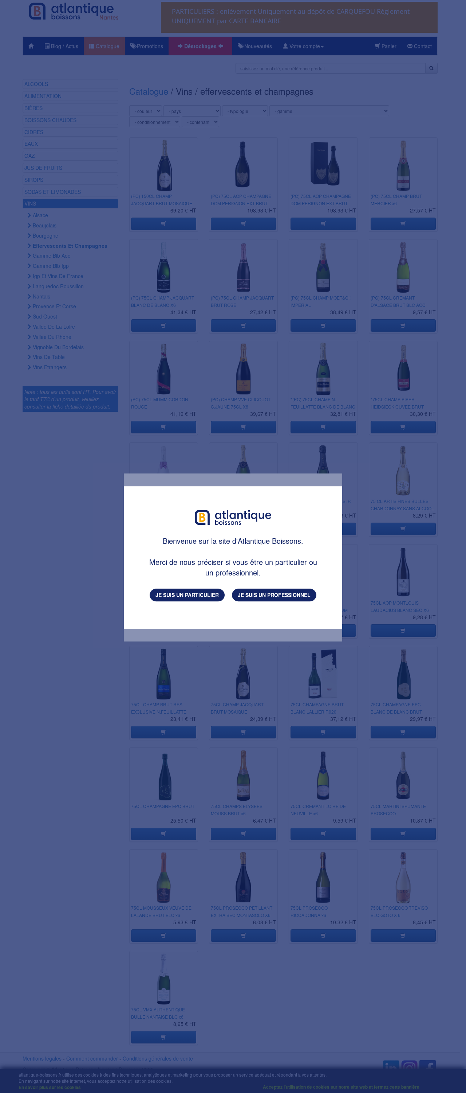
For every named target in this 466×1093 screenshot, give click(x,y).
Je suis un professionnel (274, 594)
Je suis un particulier (187, 594)
